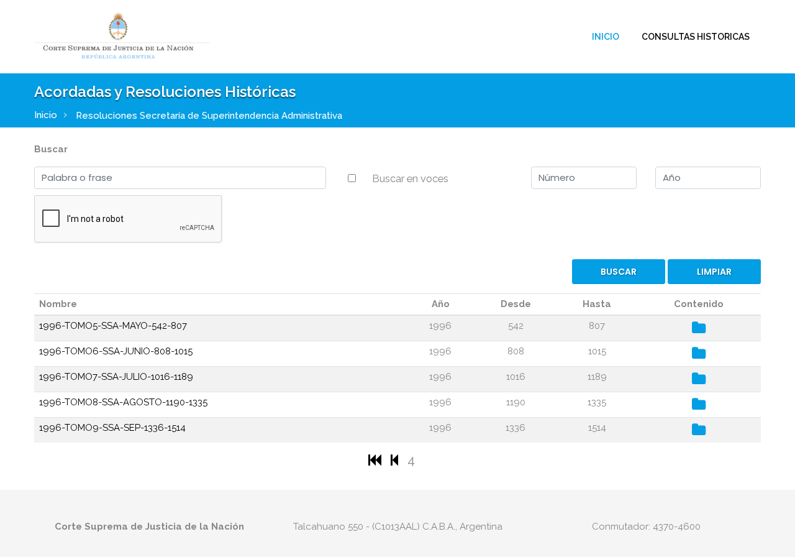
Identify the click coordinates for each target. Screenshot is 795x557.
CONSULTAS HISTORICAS (696, 37)
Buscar (51, 149)
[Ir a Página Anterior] (396, 459)
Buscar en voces (410, 178)
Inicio (605, 37)
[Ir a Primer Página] (376, 459)
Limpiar (714, 271)
